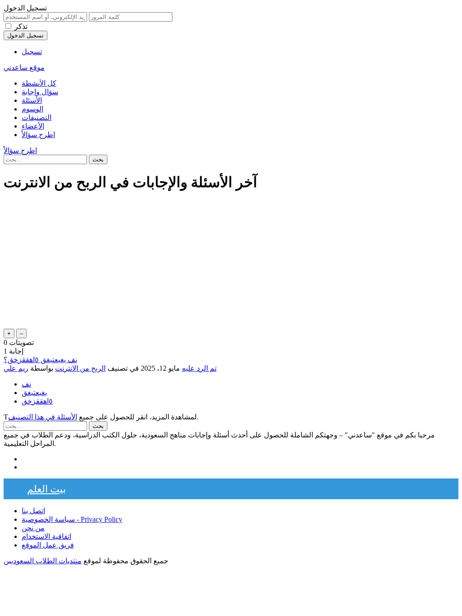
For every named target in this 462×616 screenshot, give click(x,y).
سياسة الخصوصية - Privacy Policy (72, 519)
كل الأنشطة (39, 83)
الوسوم (32, 109)
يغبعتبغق (34, 392)
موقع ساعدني (24, 67)
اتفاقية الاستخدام (46, 536)
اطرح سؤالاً (38, 134)
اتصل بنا (33, 511)
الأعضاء (33, 126)
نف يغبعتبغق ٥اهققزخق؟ (40, 359)
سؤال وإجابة (40, 92)
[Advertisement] (231, 264)
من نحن (33, 528)
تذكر (21, 26)
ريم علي (16, 368)
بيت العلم (46, 489)
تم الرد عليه (199, 368)
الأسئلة (32, 100)
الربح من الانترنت (80, 368)
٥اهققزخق (37, 401)
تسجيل (32, 51)
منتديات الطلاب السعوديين (43, 561)
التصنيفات (36, 117)
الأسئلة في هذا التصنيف (42, 417)
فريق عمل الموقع (48, 545)
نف (26, 384)
